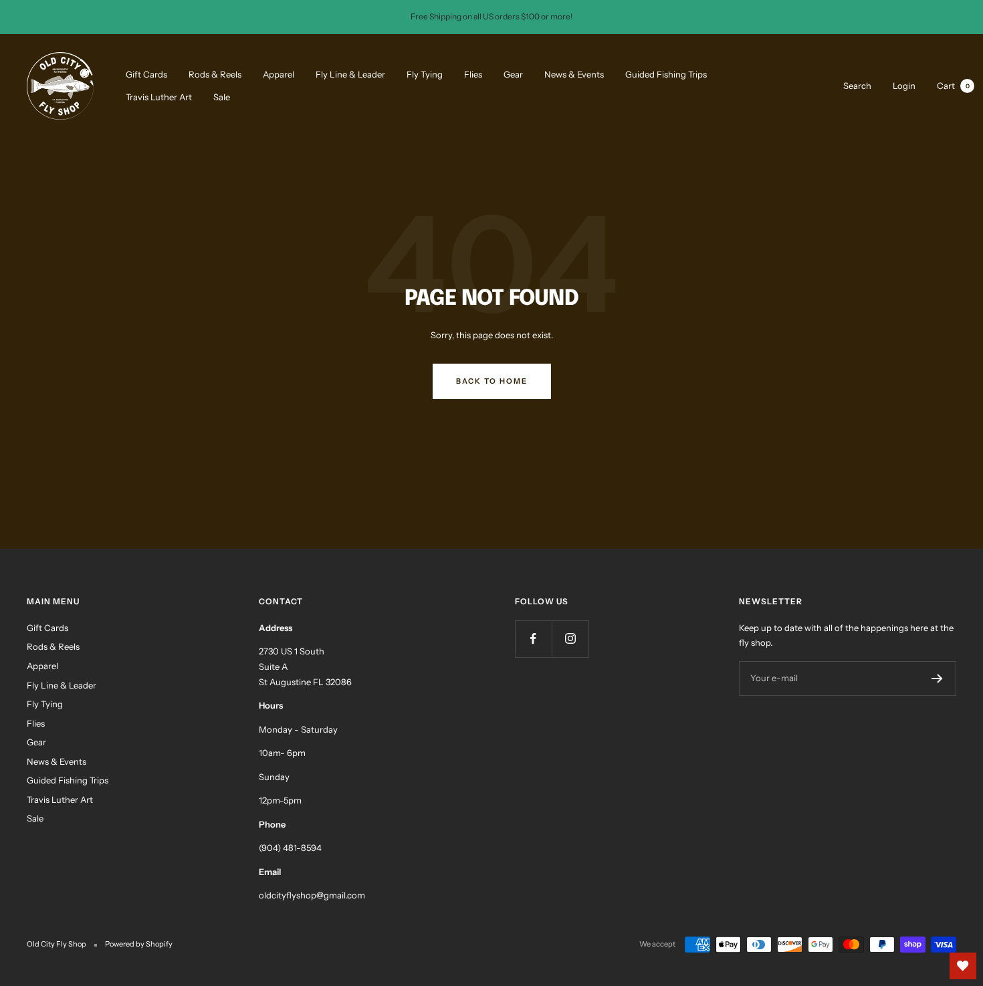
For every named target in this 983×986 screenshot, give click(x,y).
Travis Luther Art (159, 97)
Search (857, 85)
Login (904, 85)
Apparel (278, 73)
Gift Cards (146, 73)
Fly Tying (425, 73)
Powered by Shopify (139, 944)
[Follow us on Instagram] (570, 638)
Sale (221, 97)
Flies (473, 73)
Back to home (492, 381)
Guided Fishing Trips (666, 73)
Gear (513, 73)
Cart (953, 85)
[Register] (937, 678)
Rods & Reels (215, 73)
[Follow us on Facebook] (533, 638)
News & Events (574, 73)
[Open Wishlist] (963, 966)
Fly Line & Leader (350, 73)
